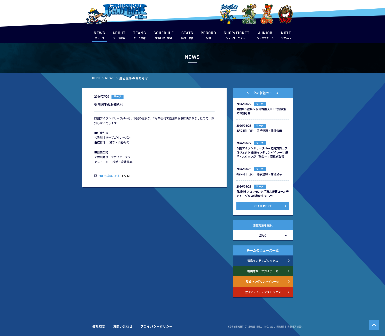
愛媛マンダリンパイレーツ (263, 281)
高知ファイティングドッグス (262, 292)
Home (96, 78)
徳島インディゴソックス (262, 260)
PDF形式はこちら (109, 176)
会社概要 (98, 326)
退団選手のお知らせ (133, 78)
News (109, 78)
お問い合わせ (122, 326)
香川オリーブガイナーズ (262, 271)
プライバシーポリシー (156, 326)
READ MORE (263, 206)
